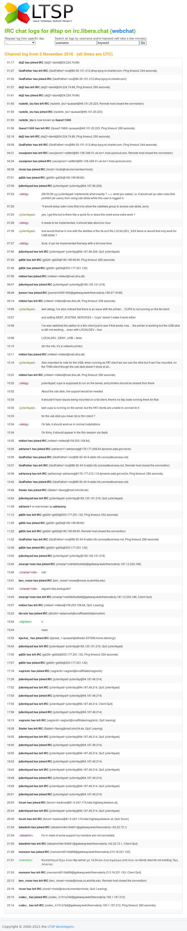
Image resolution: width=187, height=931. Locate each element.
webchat (123, 30)
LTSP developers (61, 926)
